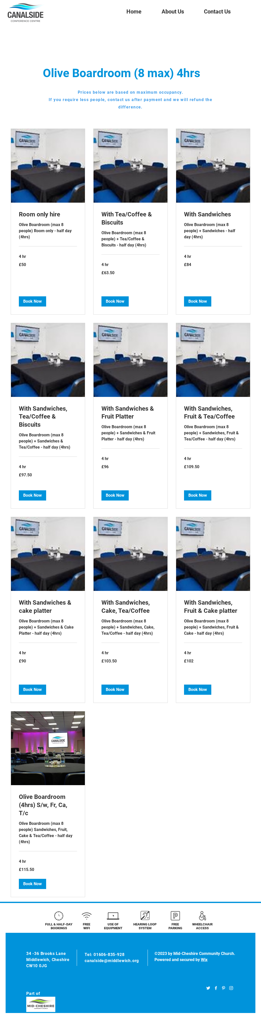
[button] (32, 301)
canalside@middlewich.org (112, 960)
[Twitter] (208, 988)
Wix (204, 959)
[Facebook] (215, 988)
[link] (48, 215)
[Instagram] (231, 988)
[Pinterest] (223, 988)
